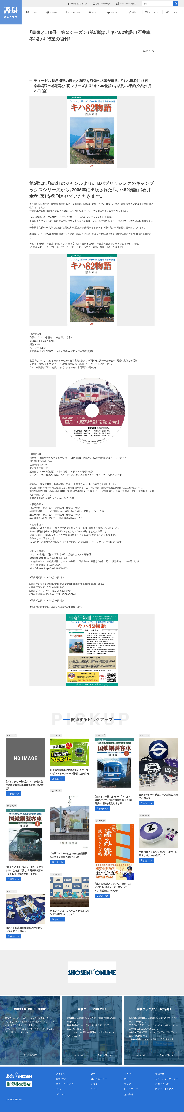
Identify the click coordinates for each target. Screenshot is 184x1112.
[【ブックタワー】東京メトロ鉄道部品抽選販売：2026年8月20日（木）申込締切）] (25, 765)
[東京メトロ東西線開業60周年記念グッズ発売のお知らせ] (25, 914)
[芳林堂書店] (19, 1084)
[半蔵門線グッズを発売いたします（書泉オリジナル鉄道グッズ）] (158, 838)
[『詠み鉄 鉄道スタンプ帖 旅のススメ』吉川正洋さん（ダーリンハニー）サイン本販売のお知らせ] (114, 858)
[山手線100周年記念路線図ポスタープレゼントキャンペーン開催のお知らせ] (70, 757)
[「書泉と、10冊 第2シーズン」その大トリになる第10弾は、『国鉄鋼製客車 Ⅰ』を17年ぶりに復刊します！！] (25, 842)
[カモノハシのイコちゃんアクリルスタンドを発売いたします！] (70, 897)
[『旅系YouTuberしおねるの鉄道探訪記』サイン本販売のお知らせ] (70, 826)
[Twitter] (33, 51)
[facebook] (41, 51)
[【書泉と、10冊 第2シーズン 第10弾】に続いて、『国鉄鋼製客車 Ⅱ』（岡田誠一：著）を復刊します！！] (114, 772)
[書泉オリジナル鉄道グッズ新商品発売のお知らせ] (158, 769)
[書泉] (19, 1075)
